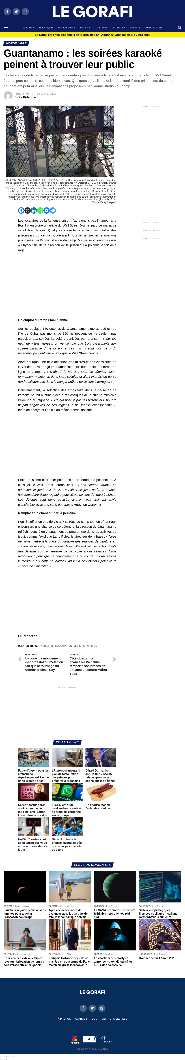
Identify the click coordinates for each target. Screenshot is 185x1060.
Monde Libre (66, 27)
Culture (101, 27)
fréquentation (62, 646)
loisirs (80, 646)
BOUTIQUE (92, 37)
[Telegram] (53, 210)
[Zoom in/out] (12, 1056)
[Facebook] (21, 210)
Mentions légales (114, 1018)
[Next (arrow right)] (5, 1059)
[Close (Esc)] (1, 1056)
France (85, 27)
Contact (81, 1018)
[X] (27, 210)
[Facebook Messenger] (46, 210)
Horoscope (153, 27)
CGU (94, 1018)
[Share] (5, 1056)
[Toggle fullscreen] (8, 1056)
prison (92, 646)
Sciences (118, 27)
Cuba (45, 646)
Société (28, 27)
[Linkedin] (34, 210)
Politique (46, 27)
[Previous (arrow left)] (1, 1059)
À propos (64, 1018)
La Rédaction (27, 97)
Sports (135, 27)
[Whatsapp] (40, 210)
